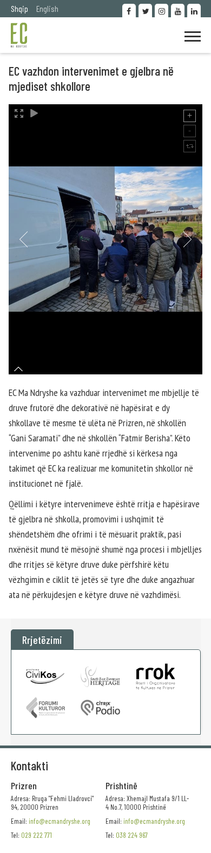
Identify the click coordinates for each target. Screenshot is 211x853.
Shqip (19, 8)
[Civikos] (45, 676)
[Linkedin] (194, 10)
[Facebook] (129, 10)
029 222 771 (36, 834)
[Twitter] (145, 10)
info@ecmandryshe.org (154, 820)
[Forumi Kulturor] (45, 707)
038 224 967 (132, 834)
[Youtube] (177, 10)
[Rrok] (155, 676)
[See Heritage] (100, 676)
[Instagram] (161, 10)
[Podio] (100, 707)
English (47, 8)
